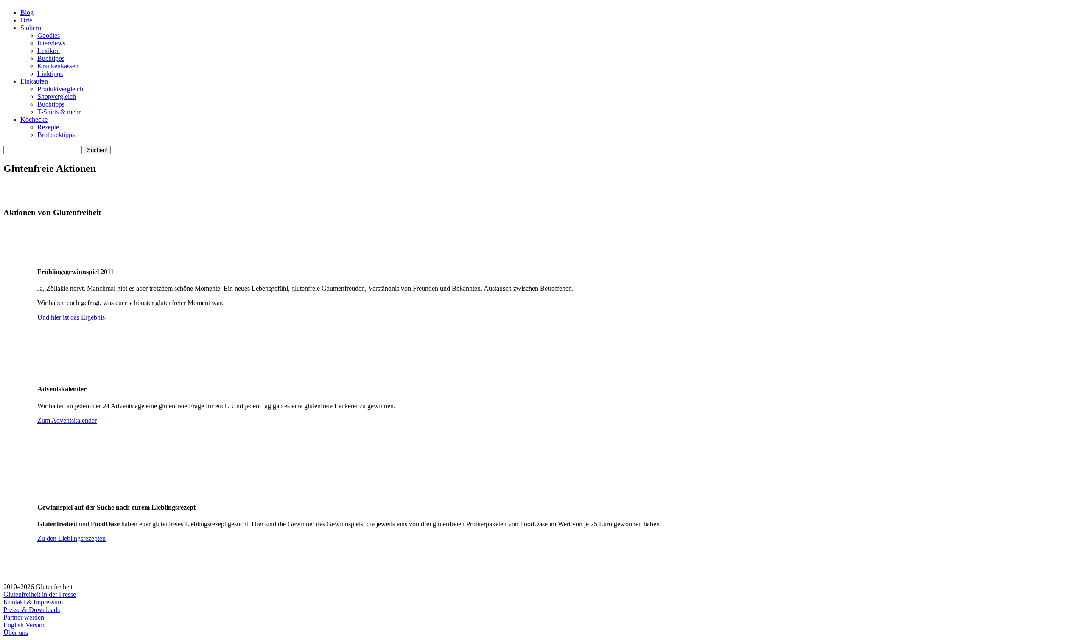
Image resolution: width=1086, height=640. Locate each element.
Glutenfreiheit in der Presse (39, 594)
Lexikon (48, 50)
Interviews (51, 43)
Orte (26, 20)
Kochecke (34, 119)
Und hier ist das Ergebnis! (72, 317)
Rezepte (48, 127)
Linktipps (50, 73)
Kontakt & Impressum (33, 602)
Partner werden (23, 617)
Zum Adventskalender (67, 420)
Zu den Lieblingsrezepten (71, 538)
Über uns (15, 632)
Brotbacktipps (56, 134)
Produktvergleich (60, 89)
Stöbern (30, 27)
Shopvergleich (56, 96)
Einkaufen (34, 81)
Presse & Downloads (31, 609)
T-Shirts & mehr (59, 111)
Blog (27, 12)
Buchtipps (50, 58)
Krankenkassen (57, 66)
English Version (24, 625)
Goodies (48, 35)
